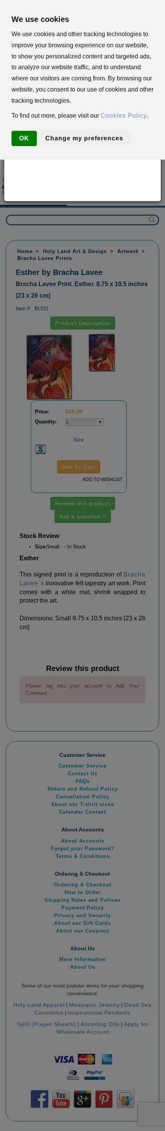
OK (24, 138)
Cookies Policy (124, 115)
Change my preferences (84, 138)
